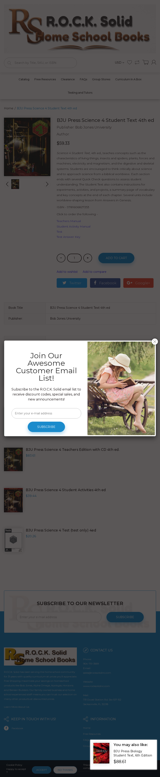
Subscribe (46, 427)
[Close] (155, 341)
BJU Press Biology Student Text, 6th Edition (133, 753)
